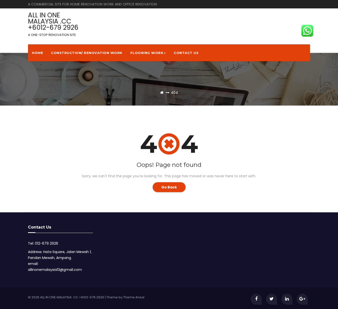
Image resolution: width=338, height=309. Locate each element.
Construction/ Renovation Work (86, 53)
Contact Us (186, 53)
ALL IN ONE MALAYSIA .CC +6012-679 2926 (53, 24)
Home (37, 53)
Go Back (169, 187)
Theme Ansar (134, 297)
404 (174, 92)
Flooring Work (147, 53)
